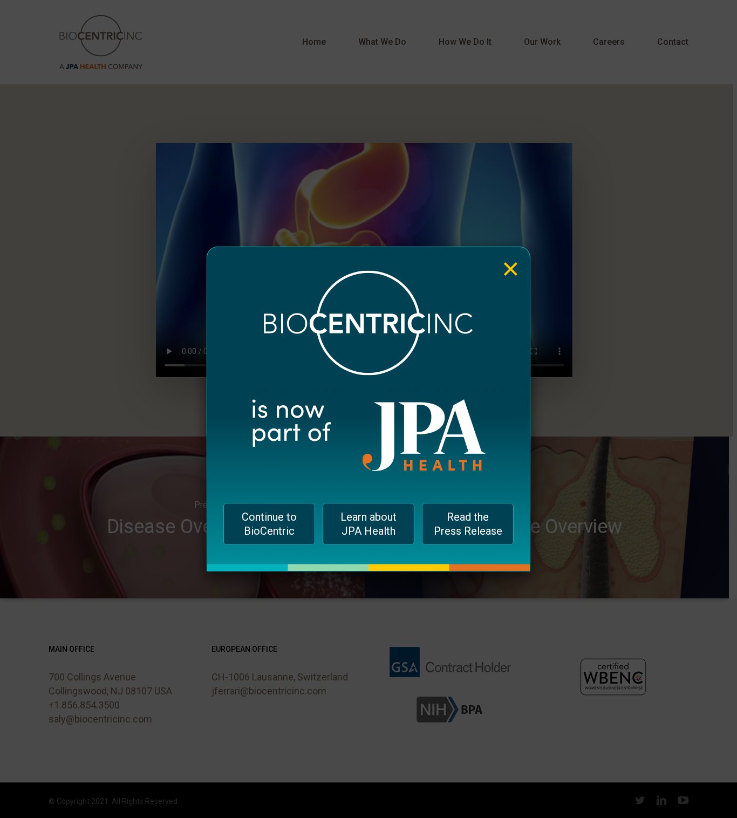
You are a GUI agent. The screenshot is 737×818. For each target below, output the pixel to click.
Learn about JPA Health (368, 523)
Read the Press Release (468, 523)
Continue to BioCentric (269, 523)
